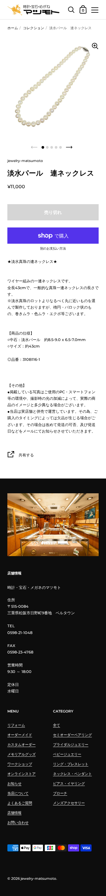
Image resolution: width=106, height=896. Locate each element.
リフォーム (16, 725)
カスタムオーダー (21, 744)
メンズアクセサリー (69, 803)
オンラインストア (21, 773)
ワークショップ (19, 764)
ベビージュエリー (67, 754)
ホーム (12, 28)
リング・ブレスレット (70, 764)
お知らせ (14, 783)
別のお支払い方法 (53, 248)
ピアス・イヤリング (69, 783)
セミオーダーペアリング (72, 735)
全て (56, 725)
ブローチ (60, 793)
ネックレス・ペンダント (72, 773)
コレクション (33, 28)
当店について (18, 793)
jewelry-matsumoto (38, 878)
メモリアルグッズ (21, 754)
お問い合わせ (18, 822)
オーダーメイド (19, 735)
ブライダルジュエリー (70, 744)
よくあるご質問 (19, 803)
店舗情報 (14, 812)
